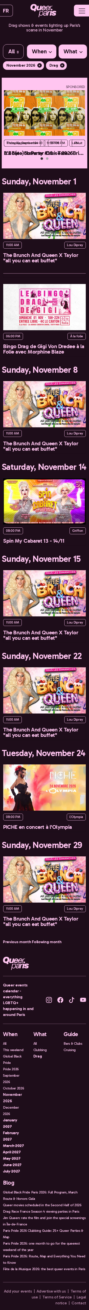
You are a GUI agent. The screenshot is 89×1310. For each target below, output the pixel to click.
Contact (78, 1303)
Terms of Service (57, 1297)
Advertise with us (51, 1291)
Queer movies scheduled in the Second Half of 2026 (42, 1205)
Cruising (70, 1050)
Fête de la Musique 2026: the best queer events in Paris (44, 1269)
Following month (46, 941)
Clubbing (40, 1050)
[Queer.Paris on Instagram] (49, 999)
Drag (56, 65)
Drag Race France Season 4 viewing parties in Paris (41, 1211)
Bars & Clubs (73, 1043)
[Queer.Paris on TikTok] (72, 999)
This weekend (13, 1050)
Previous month (17, 941)
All (13, 51)
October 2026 (13, 1088)
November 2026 (23, 65)
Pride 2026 (11, 1069)
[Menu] (82, 11)
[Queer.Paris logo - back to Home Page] (43, 10)
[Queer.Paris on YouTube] (83, 999)
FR (6, 10)
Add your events (18, 1291)
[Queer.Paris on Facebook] (60, 999)
